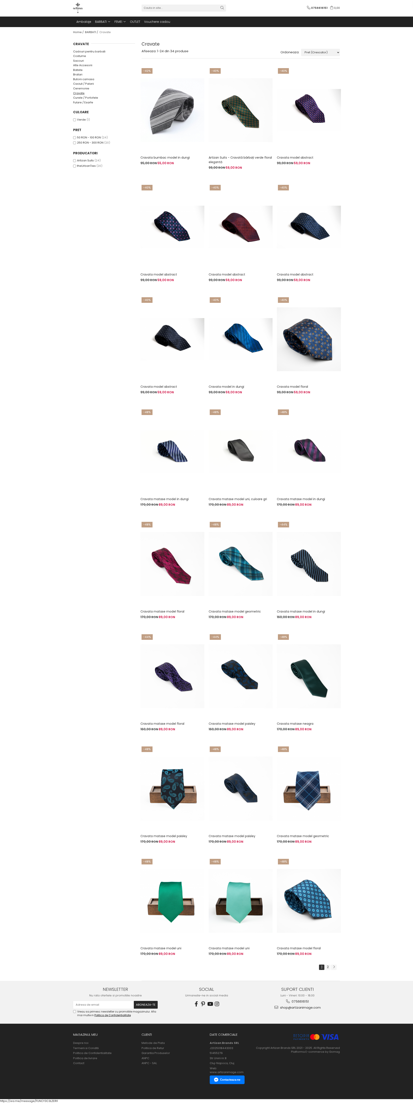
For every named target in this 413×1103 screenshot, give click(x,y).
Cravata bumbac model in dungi (165, 157)
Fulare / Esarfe (83, 102)
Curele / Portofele (85, 98)
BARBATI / (92, 32)
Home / (78, 32)
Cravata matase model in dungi (164, 499)
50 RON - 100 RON (89, 137)
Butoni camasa (83, 79)
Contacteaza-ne (230, 1079)
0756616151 (300, 1001)
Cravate (79, 93)
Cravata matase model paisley (232, 724)
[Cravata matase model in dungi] (172, 451)
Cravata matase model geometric (235, 611)
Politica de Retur (153, 1048)
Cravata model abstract (295, 157)
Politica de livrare (85, 1058)
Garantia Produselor (156, 1053)
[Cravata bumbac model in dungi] (172, 110)
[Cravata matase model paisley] (241, 676)
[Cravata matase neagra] (309, 676)
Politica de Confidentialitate (112, 1015)
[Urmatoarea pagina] (334, 967)
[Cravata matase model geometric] (241, 564)
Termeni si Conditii (86, 1048)
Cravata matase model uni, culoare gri (238, 499)
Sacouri (78, 61)
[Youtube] (210, 1004)
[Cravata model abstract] (309, 110)
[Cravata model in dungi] (241, 339)
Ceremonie (81, 88)
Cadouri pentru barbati (89, 51)
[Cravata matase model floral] (172, 564)
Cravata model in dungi (226, 387)
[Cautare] (222, 8)
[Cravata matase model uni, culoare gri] (241, 451)
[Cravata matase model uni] (172, 901)
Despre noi (80, 1043)
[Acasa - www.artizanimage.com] (94, 8)
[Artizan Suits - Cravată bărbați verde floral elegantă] (241, 110)
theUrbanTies (86, 166)
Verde (81, 120)
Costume (79, 56)
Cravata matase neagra (295, 724)
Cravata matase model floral (162, 611)
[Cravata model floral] (309, 339)
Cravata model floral (292, 387)
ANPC (145, 1058)
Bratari (77, 74)
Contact (78, 1063)
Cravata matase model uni (160, 948)
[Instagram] (216, 1004)
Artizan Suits (85, 160)
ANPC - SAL (149, 1063)
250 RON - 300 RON (90, 143)
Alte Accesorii (82, 65)
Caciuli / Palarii (83, 84)
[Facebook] (196, 1004)
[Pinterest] (203, 1004)
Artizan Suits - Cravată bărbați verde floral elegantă (240, 159)
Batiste (78, 70)
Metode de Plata (153, 1043)
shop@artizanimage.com (300, 1007)
